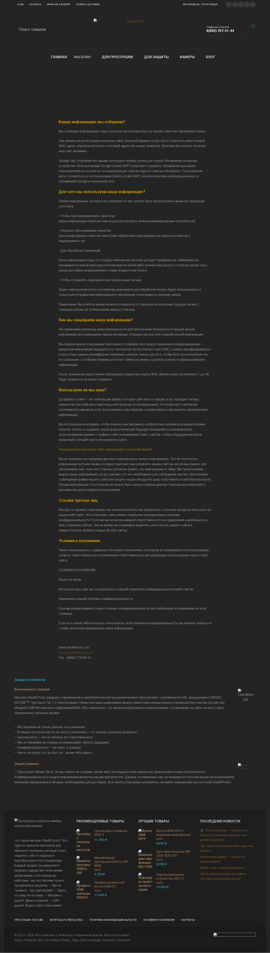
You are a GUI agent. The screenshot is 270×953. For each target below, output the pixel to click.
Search (79, 28)
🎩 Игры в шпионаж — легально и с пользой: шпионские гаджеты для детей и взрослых (224, 835)
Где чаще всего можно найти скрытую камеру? (226, 848)
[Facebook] (235, 4)
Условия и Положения (159, 919)
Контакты (35, 4)
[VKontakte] (253, 4)
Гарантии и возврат (59, 4)
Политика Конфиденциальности (113, 919)
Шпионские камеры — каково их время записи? (222, 859)
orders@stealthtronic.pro (76, 652)
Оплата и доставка (87, 4)
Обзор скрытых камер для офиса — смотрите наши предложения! (224, 876)
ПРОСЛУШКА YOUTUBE (28, 919)
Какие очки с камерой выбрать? (222, 868)
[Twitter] (229, 4)
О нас (20, 4)
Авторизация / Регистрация (200, 4)
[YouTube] (241, 4)
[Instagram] (247, 4)
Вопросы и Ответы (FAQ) (66, 919)
